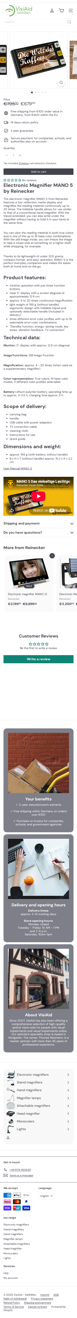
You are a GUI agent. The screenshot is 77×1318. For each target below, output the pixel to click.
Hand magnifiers (13, 1234)
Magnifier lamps (13, 1239)
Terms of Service (13, 1306)
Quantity (9, 148)
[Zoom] (61, 82)
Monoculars (10, 1253)
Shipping (24, 163)
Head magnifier (12, 1248)
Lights (7, 1258)
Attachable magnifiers (16, 1244)
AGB (56, 1294)
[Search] (69, 21)
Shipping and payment (37, 1302)
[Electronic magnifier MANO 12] (29, 581)
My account (10, 1278)
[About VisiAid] (38, 979)
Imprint (44, 1294)
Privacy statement (42, 1298)
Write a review (38, 659)
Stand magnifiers (13, 1229)
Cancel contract (37, 1306)
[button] (12, 180)
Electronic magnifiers (16, 1224)
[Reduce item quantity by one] (6, 155)
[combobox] (38, 21)
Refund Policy (11, 1302)
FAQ (5, 1273)
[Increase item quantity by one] (20, 155)
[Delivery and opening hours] (38, 869)
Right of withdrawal (15, 1298)
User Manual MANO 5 (17, 468)
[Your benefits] (38, 763)
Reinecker (35, 547)
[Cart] (61, 10)
